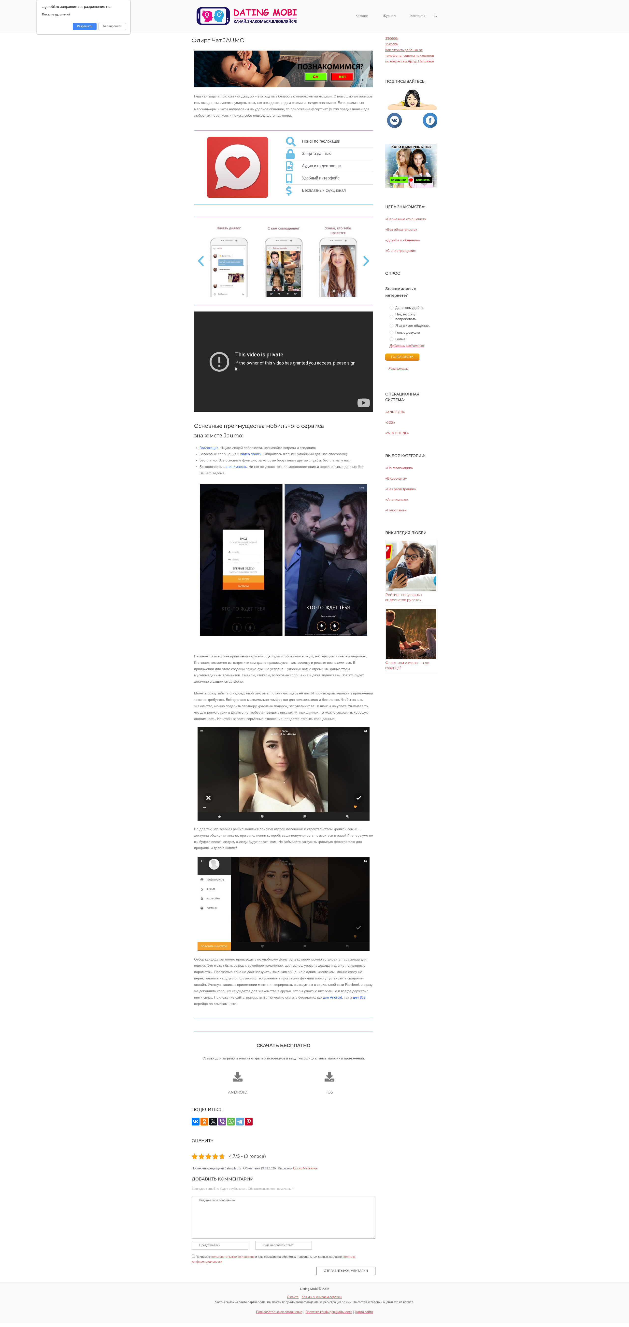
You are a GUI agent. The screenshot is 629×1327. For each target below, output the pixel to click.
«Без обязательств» (401, 229)
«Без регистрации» (400, 489)
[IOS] (329, 1077)
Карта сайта (364, 1312)
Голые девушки (407, 332)
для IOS (359, 997)
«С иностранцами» (400, 251)
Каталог (362, 16)
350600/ (391, 39)
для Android (332, 997)
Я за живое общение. (412, 325)
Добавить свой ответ (407, 346)
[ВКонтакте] (196, 1121)
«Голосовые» (396, 510)
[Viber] (222, 1121)
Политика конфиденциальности (328, 1312)
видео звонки (250, 454)
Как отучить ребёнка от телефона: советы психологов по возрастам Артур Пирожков (409, 55)
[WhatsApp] (231, 1121)
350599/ (391, 44)
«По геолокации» (399, 468)
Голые (400, 339)
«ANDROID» (395, 412)
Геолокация (209, 448)
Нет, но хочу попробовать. (406, 316)
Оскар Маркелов (305, 1168)
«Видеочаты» (396, 478)
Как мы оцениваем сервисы (322, 1297)
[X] (213, 1121)
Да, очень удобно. (409, 308)
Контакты (417, 16)
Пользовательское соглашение (279, 1312)
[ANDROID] (238, 1077)
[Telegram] (240, 1121)
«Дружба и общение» (402, 240)
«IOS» (390, 422)
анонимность (236, 467)
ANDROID (237, 1092)
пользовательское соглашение (233, 1257)
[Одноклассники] (204, 1121)
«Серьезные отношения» (405, 219)
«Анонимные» (396, 499)
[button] (201, 261)
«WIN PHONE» (397, 433)
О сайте (293, 1297)
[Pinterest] (249, 1121)
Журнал (389, 16)
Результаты (398, 368)
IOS (329, 1092)
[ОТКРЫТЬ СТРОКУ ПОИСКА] (435, 16)
